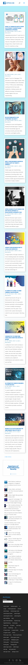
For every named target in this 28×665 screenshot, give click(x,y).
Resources (8, 33)
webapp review (15, 651)
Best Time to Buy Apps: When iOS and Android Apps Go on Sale (13, 546)
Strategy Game (14, 644)
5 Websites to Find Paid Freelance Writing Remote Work (14, 337)
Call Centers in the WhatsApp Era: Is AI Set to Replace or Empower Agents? (13, 552)
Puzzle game (6, 644)
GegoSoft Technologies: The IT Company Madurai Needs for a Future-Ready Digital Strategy (13, 500)
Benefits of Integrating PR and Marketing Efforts (14, 429)
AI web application (12, 608)
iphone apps (6, 637)
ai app (4, 608)
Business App (17, 620)
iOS (15, 627)
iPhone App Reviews (17, 635)
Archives (5, 599)
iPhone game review (15, 637)
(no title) (10, 562)
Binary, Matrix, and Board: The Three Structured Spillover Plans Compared (13, 490)
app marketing (6, 618)
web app (5, 649)
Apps (12, 618)
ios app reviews (15, 630)
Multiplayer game (15, 639)
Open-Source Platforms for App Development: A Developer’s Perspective (14, 210)
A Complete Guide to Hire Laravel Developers (13, 291)
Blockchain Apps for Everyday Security (12, 118)
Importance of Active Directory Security (13, 467)
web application (12, 649)
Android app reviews (7, 613)
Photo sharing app (15, 642)
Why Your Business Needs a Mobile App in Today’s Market (14, 163)
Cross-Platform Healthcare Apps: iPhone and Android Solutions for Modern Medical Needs (13, 558)
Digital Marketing (7, 623)
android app (6, 611)
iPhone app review (7, 635)
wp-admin (9, 341)
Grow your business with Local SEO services (13, 248)
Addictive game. (14, 606)
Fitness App (5, 625)
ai (19, 606)
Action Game (6, 606)
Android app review (15, 611)
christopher (10, 31)
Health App (10, 627)
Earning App (15, 623)
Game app (18, 625)
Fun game (12, 625)
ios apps (22, 630)
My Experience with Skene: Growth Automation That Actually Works (12, 528)
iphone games (6, 639)
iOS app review (6, 630)
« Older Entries (7, 457)
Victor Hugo (10, 250)
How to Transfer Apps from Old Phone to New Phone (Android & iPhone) (14, 28)
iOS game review (6, 632)
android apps (17, 613)
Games (4, 627)
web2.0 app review (7, 647)
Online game (6, 642)
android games (17, 616)
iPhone (13, 632)
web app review (6, 651)
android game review (7, 616)
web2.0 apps (16, 647)
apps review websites (8, 620)
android (19, 608)
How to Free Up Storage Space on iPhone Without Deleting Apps (12, 534)
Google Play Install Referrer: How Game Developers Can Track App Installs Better (13, 518)
